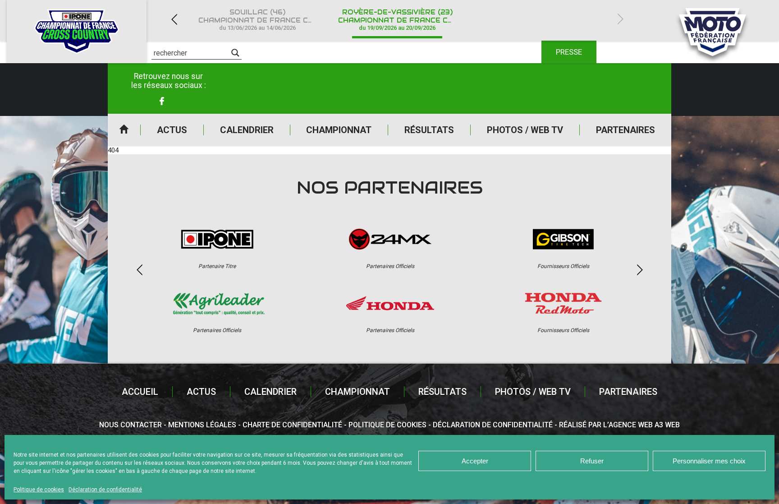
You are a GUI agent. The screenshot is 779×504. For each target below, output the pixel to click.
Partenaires (625, 130)
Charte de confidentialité (292, 425)
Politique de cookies (39, 489)
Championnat (338, 130)
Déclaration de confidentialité (105, 489)
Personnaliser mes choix (709, 461)
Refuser (592, 461)
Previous (174, 19)
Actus (172, 130)
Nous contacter (130, 425)
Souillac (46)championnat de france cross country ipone (262, 19)
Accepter (475, 461)
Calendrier (247, 130)
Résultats (429, 130)
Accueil (124, 130)
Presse (569, 51)
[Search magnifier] (235, 52)
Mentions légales (202, 425)
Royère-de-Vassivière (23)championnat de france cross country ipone (402, 19)
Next (620, 19)
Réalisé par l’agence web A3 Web (619, 425)
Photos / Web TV (525, 130)
